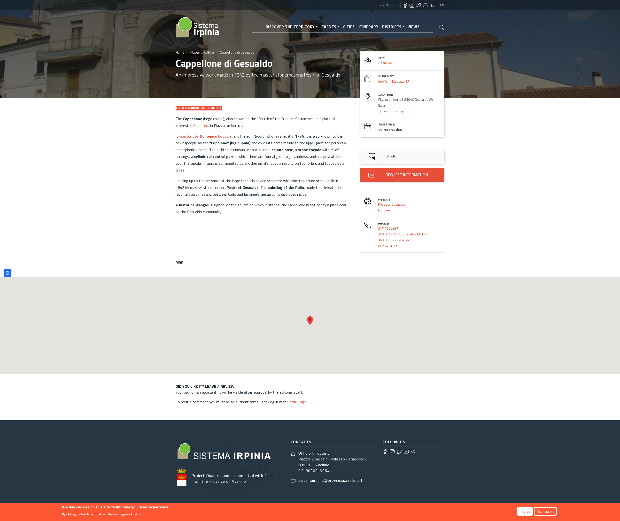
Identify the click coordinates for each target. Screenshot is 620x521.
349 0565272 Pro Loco (394, 239)
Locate (7, 273)
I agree (525, 511)
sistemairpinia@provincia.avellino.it (330, 480)
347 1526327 (388, 228)
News (413, 27)
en (442, 4)
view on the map (392, 111)
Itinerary (369, 27)
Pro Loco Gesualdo (391, 204)
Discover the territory (290, 27)
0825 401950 (388, 245)
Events (329, 27)
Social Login (389, 4)
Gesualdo (200, 125)
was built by (205, 136)
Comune (384, 210)
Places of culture (202, 52)
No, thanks (545, 511)
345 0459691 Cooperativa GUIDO (402, 234)
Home (180, 52)
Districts (392, 27)
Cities (349, 27)
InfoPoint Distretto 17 (393, 81)
